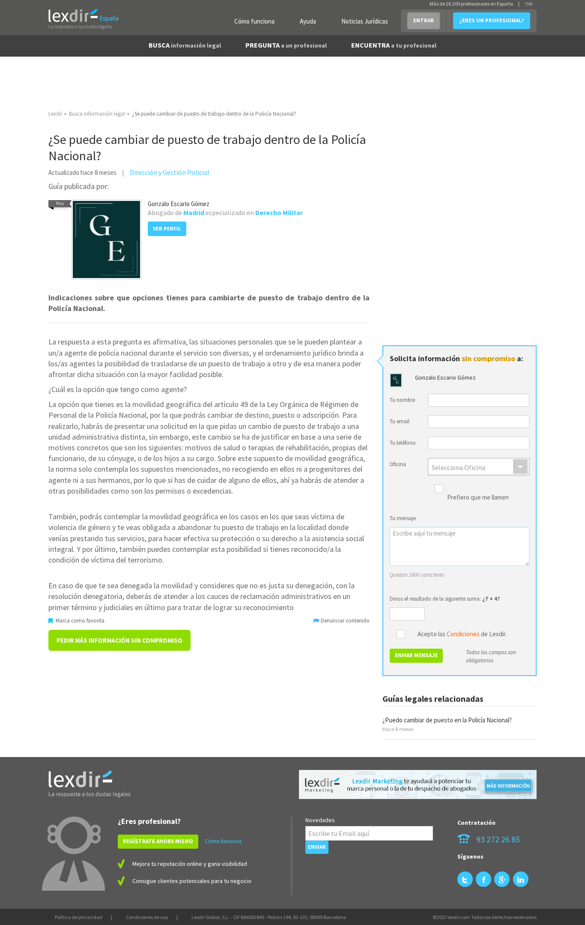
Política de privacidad (78, 917)
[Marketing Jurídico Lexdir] (418, 784)
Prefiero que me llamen (478, 497)
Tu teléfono (403, 442)
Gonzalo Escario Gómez (178, 204)
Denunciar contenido (344, 620)
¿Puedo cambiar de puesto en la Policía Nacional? (447, 720)
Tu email (399, 421)
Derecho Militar (279, 212)
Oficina (398, 464)
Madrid (193, 212)
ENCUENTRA (393, 45)
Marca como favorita (79, 620)
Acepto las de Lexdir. (462, 634)
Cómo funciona (254, 21)
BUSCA (185, 45)
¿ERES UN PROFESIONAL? (491, 20)
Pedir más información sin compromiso (119, 640)
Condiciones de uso (147, 917)
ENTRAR (423, 20)
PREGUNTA (286, 45)
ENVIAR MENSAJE (416, 655)
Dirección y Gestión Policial (169, 172)
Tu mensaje (403, 518)
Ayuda (308, 21)
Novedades (320, 820)
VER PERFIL (167, 228)
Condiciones (463, 634)
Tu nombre (402, 400)
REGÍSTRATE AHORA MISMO (158, 841)
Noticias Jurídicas (364, 21)
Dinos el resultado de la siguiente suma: (445, 598)
